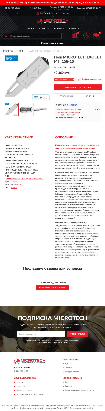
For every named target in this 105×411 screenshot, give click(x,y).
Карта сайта (21, 386)
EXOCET (18, 185)
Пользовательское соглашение (29, 394)
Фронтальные (11, 182)
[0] (96, 35)
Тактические (37, 179)
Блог (67, 382)
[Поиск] (6, 36)
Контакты (74, 29)
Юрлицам (44, 29)
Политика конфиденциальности (79, 390)
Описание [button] (90, 96)
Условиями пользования (48, 342)
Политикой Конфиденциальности (66, 340)
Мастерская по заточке (52, 43)
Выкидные (26, 179)
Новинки (59, 29)
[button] (61, 9)
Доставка (69, 364)
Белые (14, 188)
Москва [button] (73, 105)
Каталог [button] (30, 29)
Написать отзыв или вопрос (52, 287)
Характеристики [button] (66, 96)
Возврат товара (72, 372)
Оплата (68, 368)
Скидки (68, 386)
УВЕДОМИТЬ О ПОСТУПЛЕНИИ (78, 87)
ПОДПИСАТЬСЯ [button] (77, 334)
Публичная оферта (24, 390)
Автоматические (13, 179)
